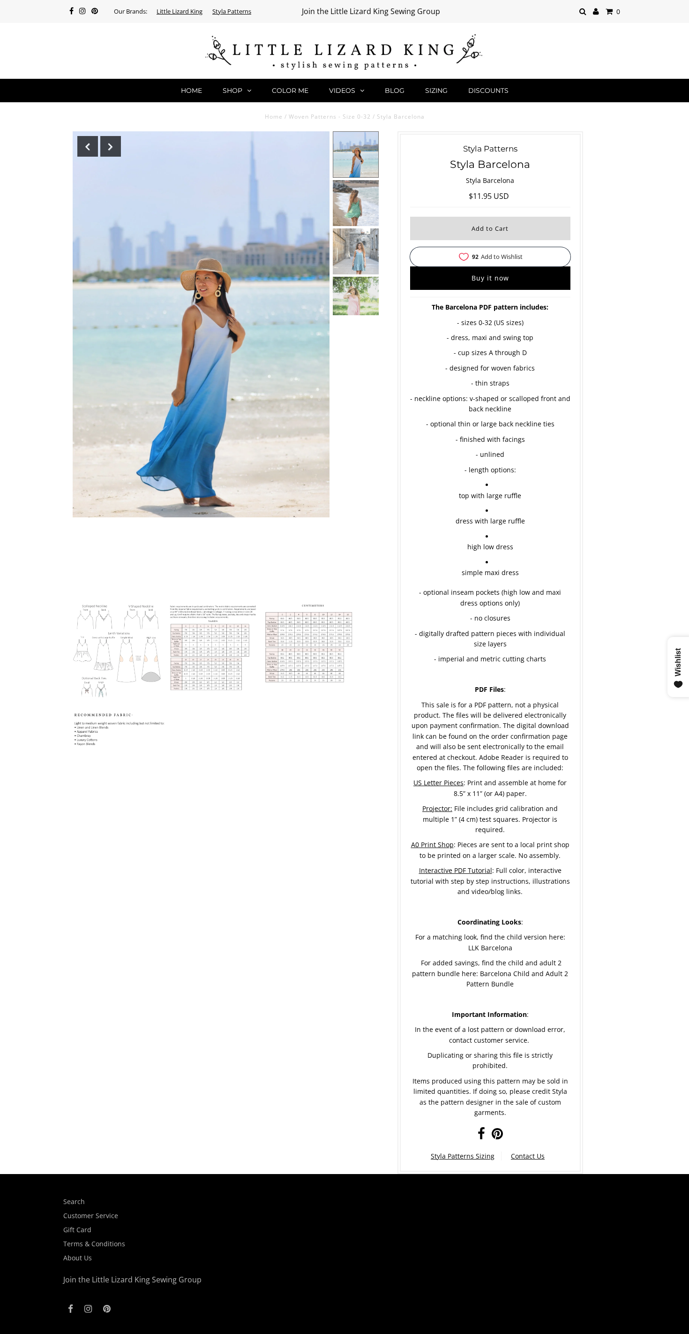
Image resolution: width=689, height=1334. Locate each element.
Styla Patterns (231, 11)
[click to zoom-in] (118, 653)
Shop (232, 90)
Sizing (436, 90)
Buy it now (490, 277)
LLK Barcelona (490, 947)
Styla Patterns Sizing (462, 1156)
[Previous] (87, 146)
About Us (77, 1257)
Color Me (290, 90)
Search (74, 1201)
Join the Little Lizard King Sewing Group (371, 11)
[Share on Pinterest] (497, 1135)
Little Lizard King (179, 11)
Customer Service (90, 1215)
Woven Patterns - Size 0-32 (330, 117)
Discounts (488, 90)
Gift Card (77, 1229)
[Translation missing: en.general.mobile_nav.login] (596, 11)
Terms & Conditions (94, 1243)
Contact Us (528, 1156)
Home (191, 90)
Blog (394, 90)
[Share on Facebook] (481, 1135)
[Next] (110, 146)
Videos (342, 90)
